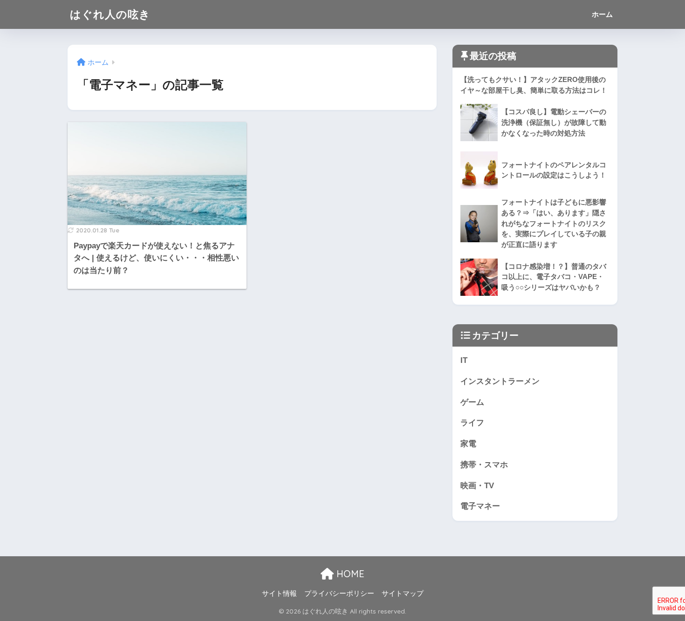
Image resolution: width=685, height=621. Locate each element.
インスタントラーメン (500, 381)
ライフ (472, 422)
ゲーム (472, 402)
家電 (468, 443)
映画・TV (477, 485)
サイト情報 (279, 593)
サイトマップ (403, 593)
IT (463, 360)
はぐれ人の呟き (110, 14)
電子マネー (480, 506)
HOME (349, 574)
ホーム (602, 14)
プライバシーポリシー (339, 593)
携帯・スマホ (484, 464)
